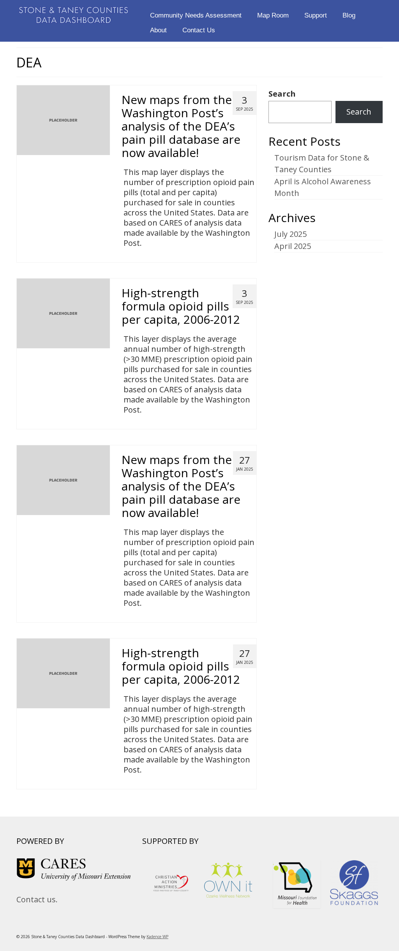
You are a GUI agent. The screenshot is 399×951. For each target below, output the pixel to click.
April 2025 (292, 246)
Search (282, 94)
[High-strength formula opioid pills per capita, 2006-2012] (63, 312)
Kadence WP (157, 936)
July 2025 (290, 234)
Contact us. (37, 899)
